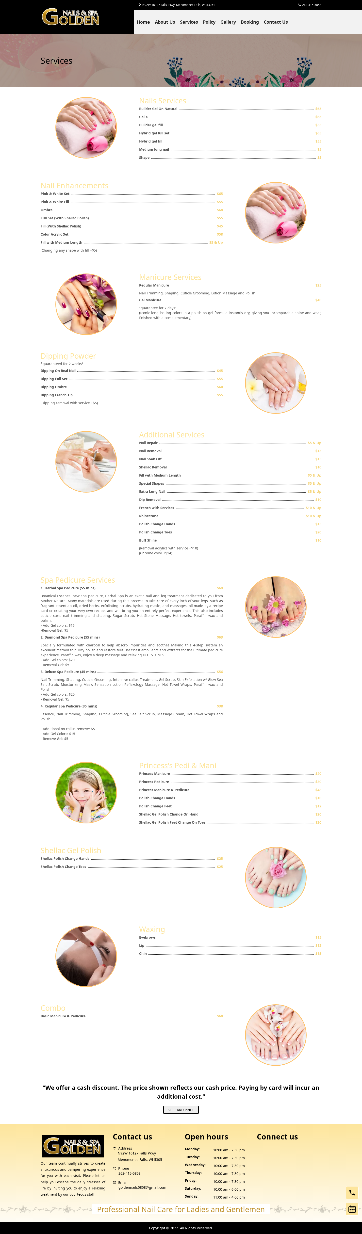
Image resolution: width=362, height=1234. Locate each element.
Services (189, 22)
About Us (165, 22)
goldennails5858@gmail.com (142, 1187)
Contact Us (276, 22)
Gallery (228, 22)
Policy (209, 22)
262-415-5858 (129, 1173)
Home (143, 22)
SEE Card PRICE (181, 1109)
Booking (250, 22)
